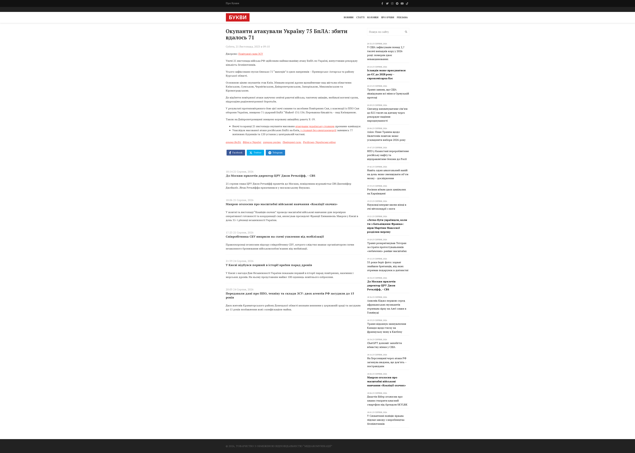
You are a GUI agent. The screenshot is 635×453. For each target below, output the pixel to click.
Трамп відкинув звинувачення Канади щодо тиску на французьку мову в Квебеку (386, 328)
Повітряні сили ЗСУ (250, 54)
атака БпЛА (233, 142)
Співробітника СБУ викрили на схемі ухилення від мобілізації (275, 236)
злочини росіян (272, 142)
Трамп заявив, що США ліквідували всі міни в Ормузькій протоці (388, 93)
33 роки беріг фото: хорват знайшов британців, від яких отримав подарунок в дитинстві (387, 266)
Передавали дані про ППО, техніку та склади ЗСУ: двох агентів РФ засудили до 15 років (290, 295)
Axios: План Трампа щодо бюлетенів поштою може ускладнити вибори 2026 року (386, 136)
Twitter (257, 152)
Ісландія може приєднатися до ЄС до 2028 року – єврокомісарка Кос (386, 74)
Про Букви (232, 3)
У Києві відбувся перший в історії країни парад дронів (269, 265)
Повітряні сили (292, 142)
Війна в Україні (252, 142)
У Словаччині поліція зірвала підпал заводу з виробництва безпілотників (385, 420)
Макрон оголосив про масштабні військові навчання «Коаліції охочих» (282, 204)
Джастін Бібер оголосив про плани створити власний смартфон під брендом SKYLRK (387, 400)
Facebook (237, 152)
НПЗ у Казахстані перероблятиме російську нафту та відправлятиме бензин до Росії (388, 155)
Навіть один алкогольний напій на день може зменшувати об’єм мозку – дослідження (387, 174)
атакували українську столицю (315, 126)
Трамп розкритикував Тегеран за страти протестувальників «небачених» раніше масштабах (387, 247)
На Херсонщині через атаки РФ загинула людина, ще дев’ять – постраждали (386, 362)
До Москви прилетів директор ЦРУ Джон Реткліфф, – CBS (270, 176)
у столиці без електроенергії (318, 130)
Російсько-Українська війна (319, 142)
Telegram (277, 152)
